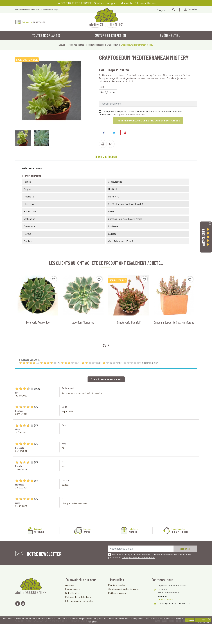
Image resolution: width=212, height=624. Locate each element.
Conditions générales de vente (123, 589)
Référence (28, 168)
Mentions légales (116, 585)
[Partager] (103, 132)
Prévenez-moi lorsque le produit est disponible (148, 120)
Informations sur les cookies (79, 601)
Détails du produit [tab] (106, 157)
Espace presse (72, 589)
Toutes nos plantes (46, 35)
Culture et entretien (110, 35)
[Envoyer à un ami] (111, 144)
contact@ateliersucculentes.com (174, 603)
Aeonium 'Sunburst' (83, 322)
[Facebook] (17, 603)
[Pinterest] (125, 132)
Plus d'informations (203, 620)
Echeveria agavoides (38, 322)
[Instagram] (23, 603)
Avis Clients (203, 237)
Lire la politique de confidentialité (129, 114)
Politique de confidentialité (78, 597)
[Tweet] (114, 132)
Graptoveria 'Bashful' (128, 322)
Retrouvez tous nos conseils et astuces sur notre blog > (36, 9)
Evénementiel (170, 35)
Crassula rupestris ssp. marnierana (174, 322)
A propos (69, 585)
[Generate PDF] (103, 144)
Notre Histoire (72, 593)
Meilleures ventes (117, 593)
